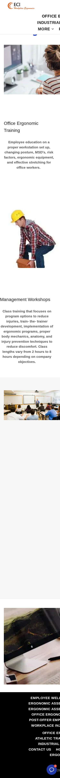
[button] (52, 770)
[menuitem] (46, 29)
